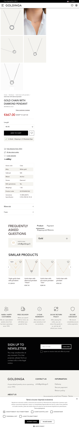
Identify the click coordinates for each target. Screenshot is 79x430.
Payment (50, 226)
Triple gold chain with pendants (14, 279)
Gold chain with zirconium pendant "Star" (46, 280)
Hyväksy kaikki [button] (32, 421)
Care (6, 212)
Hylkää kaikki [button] (47, 421)
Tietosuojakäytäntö (39, 408)
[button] (39, 426)
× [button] (77, 399)
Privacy (64, 396)
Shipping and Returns (45, 230)
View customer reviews (23, 110)
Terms (70, 396)
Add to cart (16, 133)
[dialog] (39, 413)
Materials (7, 206)
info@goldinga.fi (41, 384)
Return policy (60, 390)
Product (40, 226)
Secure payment (61, 387)
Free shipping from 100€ (10, 1)
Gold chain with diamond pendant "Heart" (30, 280)
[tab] (19, 206)
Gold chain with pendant (61, 279)
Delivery (58, 384)
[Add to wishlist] (31, 133)
